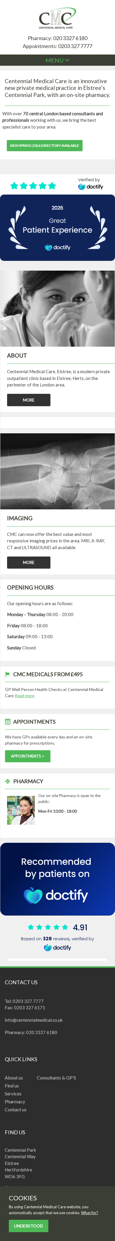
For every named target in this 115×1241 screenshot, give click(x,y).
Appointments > (27, 756)
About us (14, 1077)
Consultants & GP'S (56, 1077)
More (28, 400)
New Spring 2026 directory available (44, 145)
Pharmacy (15, 1101)
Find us (12, 1085)
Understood (28, 1225)
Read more (24, 695)
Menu (55, 60)
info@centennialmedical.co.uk (34, 1020)
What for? (89, 1212)
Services (13, 1093)
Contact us (16, 1109)
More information (28, 564)
